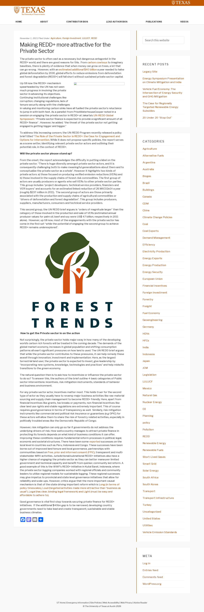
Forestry (148, 299)
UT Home (61, 602)
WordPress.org (152, 583)
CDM (146, 203)
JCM (145, 367)
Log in (146, 563)
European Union (152, 278)
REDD (94, 38)
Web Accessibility (111, 602)
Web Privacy (126, 602)
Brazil (146, 182)
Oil (144, 408)
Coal (145, 224)
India (146, 347)
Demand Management (156, 237)
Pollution (148, 429)
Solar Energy (151, 470)
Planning (148, 415)
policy (146, 422)
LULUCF (86, 38)
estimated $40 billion (78, 69)
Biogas (147, 176)
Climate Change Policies (157, 217)
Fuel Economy (151, 313)
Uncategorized (152, 511)
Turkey (147, 504)
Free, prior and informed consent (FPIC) (71, 452)
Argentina (149, 162)
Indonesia (149, 354)
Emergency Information (78, 602)
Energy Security (153, 271)
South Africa (150, 477)
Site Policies (96, 602)
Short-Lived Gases (154, 456)
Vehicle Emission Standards (160, 532)
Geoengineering (152, 319)
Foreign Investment (71, 38)
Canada (147, 196)
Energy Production (154, 265)
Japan (146, 361)
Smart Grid (149, 463)
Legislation (150, 374)
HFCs (146, 340)
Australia (148, 169)
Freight (147, 306)
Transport (149, 491)
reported (94, 441)
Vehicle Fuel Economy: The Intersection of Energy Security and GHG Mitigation (162, 93)
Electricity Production (156, 251)
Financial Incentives (155, 285)
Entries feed (150, 570)
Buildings (148, 189)
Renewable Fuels (153, 450)
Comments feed (153, 577)
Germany (148, 326)
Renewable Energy (154, 443)
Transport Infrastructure (158, 497)
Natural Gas (150, 395)
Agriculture (56, 38)
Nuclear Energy (152, 402)
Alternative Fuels (153, 155)
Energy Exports (152, 258)
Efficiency (149, 244)
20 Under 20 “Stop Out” (157, 117)
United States (151, 518)
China (146, 210)
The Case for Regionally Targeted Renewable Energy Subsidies (160, 107)
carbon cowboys (97, 62)
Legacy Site (150, 71)
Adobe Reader (140, 602)
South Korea (150, 484)
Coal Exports (151, 230)
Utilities (148, 525)
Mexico (147, 388)
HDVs (146, 333)
